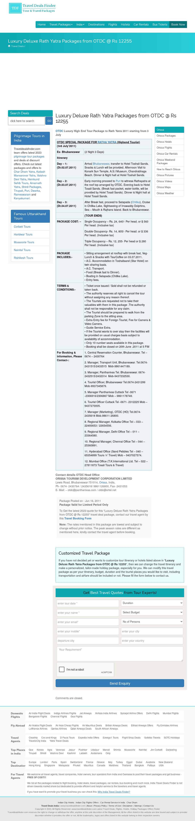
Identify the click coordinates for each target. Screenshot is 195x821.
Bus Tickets (160, 24)
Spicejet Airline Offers (131, 713)
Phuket (76, 765)
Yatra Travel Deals (59, 740)
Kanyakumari (22, 198)
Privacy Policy (100, 806)
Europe (32, 762)
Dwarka (35, 190)
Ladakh (83, 753)
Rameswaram (22, 194)
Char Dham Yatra (24, 171)
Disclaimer (128, 806)
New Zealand (166, 762)
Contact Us (148, 806)
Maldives (113, 765)
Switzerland (76, 762)
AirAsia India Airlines (106, 713)
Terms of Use (115, 806)
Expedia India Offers (88, 737)
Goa (31, 749)
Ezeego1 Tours (110, 737)
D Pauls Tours (67, 737)
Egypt (129, 762)
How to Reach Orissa (168, 169)
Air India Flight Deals (39, 713)
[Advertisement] (97, 81)
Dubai (139, 762)
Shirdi (43, 753)
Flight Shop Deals (131, 737)
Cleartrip (33, 737)
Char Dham (132, 802)
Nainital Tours (22, 250)
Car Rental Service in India (112, 802)
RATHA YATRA (107, 142)
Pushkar (83, 749)
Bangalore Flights (38, 716)
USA (161, 765)
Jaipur (72, 749)
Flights (112, 24)
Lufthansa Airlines (38, 728)
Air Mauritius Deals (92, 725)
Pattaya (151, 765)
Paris (54, 762)
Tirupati (18, 190)
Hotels (125, 24)
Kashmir (71, 753)
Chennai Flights (59, 716)
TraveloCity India (37, 740)
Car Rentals (141, 24)
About (89, 806)
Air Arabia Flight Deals (40, 725)
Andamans (96, 753)
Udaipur (95, 749)
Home (42, 24)
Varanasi (60, 749)
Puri (118, 181)
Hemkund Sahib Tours (26, 181)
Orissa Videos (164, 181)
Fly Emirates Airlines (167, 725)
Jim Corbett (156, 749)
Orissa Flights (164, 147)
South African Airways (106, 728)
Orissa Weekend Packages (166, 161)
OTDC (59, 131)
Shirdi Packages (31, 187)
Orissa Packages (166, 135)
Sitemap (138, 806)
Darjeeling (171, 749)
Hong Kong (35, 765)
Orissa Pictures (165, 175)
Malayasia (64, 765)
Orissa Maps (164, 187)
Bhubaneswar (101, 163)
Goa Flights (76, 716)
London (44, 762)
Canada (101, 765)
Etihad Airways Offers (142, 725)
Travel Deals (17, 46)
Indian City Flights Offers (87, 802)
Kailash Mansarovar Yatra (29, 173)
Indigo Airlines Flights (65, 713)
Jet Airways (86, 713)
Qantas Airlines (59, 728)
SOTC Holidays (172, 737)
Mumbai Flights (171, 713)
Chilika (136, 202)
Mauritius (88, 765)
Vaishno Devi (57, 753)
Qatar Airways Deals (81, 728)
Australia (150, 762)
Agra (49, 749)
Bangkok (139, 765)
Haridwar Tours (23, 234)
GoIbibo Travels (152, 737)
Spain (64, 762)
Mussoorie (129, 749)
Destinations (96, 24)
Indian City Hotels (66, 802)
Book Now (178, 24)
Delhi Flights (152, 713)
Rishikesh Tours (23, 258)
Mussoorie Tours (24, 242)
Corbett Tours (22, 226)
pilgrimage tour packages (29, 156)
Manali (106, 749)
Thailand (126, 765)
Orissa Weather (165, 193)
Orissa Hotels (164, 141)
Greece (101, 762)
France (89, 762)
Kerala (40, 749)
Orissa (103, 482)
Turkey (119, 762)
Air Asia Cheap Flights (67, 725)
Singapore (49, 765)
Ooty (108, 753)
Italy (110, 762)
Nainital (143, 749)
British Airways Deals (116, 725)
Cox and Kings (49, 737)
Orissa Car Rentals (167, 153)
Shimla (117, 749)
